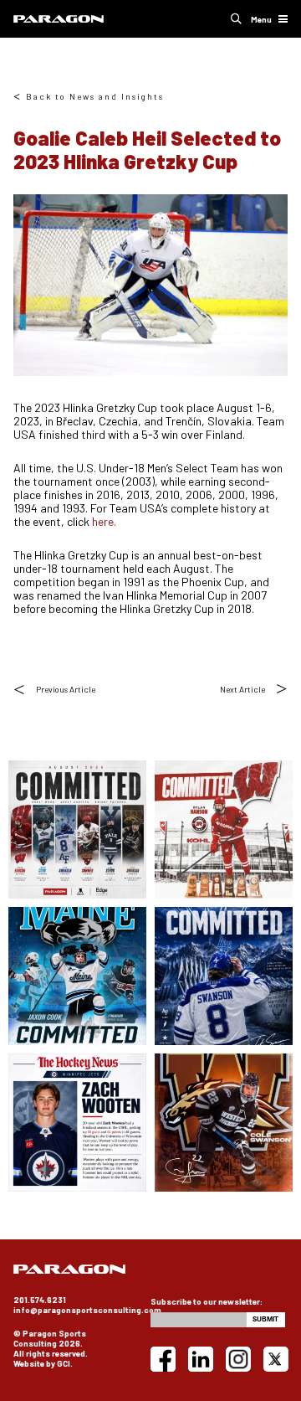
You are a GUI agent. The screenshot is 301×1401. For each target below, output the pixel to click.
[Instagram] (238, 1359)
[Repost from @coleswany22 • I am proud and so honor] (224, 1122)
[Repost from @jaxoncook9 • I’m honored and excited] (77, 976)
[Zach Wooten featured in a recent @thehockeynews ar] (77, 1122)
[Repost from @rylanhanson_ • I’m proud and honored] (224, 829)
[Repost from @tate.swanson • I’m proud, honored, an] (224, 976)
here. (104, 521)
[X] (275, 1359)
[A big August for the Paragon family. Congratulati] (77, 829)
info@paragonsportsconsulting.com (87, 1310)
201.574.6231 (39, 1300)
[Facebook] (163, 1359)
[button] (235, 19)
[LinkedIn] (200, 1359)
